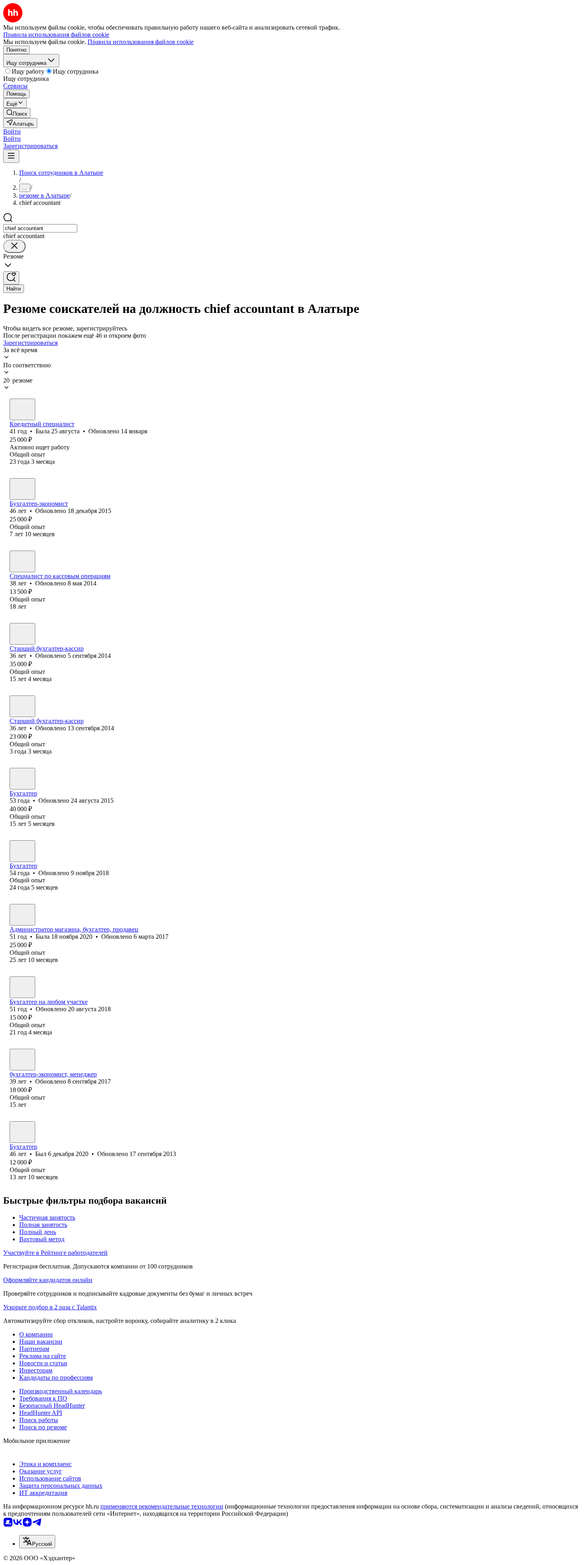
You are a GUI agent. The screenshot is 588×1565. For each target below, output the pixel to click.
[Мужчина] (22, 1132)
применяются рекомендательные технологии (161, 1506)
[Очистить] (14, 246)
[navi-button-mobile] (11, 156)
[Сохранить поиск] (11, 278)
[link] (16, 113)
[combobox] (40, 228)
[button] (12, 131)
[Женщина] (22, 409)
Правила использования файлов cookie (141, 41)
